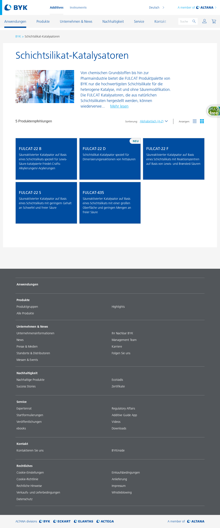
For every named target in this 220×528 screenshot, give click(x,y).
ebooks (21, 428)
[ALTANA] (196, 521)
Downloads (119, 428)
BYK (18, 36)
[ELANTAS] (83, 521)
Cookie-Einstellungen (30, 472)
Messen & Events (27, 360)
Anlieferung (119, 479)
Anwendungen (27, 284)
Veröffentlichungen (29, 422)
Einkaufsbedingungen (126, 472)
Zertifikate (118, 386)
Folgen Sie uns (121, 353)
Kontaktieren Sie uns (30, 450)
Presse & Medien (27, 346)
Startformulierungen (30, 415)
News (20, 340)
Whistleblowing (122, 492)
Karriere (117, 346)
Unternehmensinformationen (35, 333)
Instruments (78, 7)
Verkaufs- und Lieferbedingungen (38, 492)
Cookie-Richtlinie (27, 479)
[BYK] (44, 521)
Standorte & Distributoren (33, 353)
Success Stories (26, 386)
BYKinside (118, 450)
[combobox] (70, 173)
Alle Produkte (25, 313)
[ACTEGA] (105, 521)
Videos (116, 422)
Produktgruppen (27, 307)
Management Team (124, 340)
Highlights (118, 307)
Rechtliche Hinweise (29, 486)
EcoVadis (117, 380)
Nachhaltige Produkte (30, 380)
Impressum (119, 486)
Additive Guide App (124, 415)
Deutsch (154, 7)
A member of (186, 7)
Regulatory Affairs (123, 408)
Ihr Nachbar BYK (122, 333)
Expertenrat (24, 408)
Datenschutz (24, 499)
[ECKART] (62, 521)
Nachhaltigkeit (27, 373)
